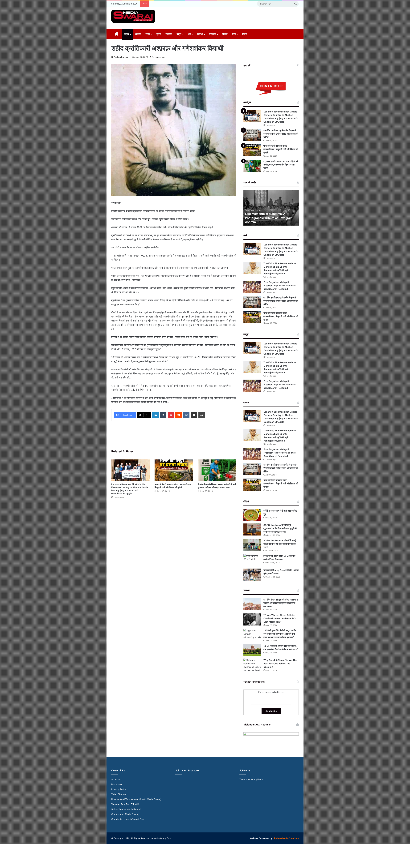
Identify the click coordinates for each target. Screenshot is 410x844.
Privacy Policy (118, 789)
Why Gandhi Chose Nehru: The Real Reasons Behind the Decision (280, 663)
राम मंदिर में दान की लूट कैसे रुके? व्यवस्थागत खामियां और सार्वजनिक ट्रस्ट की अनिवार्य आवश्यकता (280, 603)
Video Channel (118, 794)
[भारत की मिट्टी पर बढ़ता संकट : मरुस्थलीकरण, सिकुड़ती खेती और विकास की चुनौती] (174, 470)
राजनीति (169, 34)
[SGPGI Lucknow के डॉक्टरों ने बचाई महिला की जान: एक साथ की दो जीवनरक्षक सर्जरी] (252, 545)
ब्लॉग (234, 34)
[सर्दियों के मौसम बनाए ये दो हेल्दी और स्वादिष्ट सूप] (252, 515)
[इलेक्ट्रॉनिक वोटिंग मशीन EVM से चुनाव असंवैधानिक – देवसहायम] (252, 560)
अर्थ (189, 34)
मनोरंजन (212, 34)
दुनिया (158, 34)
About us (115, 779)
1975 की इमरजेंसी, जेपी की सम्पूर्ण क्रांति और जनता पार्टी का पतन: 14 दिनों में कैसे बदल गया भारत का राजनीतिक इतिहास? (279, 633)
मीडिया (224, 34)
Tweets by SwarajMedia (251, 779)
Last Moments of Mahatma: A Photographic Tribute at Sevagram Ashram (268, 217)
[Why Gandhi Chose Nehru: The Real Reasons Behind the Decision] (252, 665)
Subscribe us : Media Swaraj (125, 809)
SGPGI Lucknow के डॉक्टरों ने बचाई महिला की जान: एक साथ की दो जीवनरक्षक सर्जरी (279, 543)
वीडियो (244, 34)
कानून (179, 34)
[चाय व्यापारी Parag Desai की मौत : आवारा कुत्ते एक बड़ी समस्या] (252, 575)
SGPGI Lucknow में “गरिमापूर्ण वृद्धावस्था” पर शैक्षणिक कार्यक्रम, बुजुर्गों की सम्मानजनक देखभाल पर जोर (280, 528)
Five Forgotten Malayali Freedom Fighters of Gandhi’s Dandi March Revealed (279, 285)
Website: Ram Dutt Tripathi (125, 804)
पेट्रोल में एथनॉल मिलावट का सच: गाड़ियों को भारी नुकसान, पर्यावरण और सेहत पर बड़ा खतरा (280, 164)
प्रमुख (126, 34)
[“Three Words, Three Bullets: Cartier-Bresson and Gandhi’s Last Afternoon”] (252, 619)
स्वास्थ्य (200, 34)
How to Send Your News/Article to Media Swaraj (136, 799)
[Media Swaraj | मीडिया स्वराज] (133, 16)
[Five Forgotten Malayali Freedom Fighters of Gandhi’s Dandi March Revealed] (252, 287)
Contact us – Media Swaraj (125, 814)
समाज (148, 34)
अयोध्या (138, 34)
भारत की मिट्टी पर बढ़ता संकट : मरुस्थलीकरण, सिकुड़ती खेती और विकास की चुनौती (280, 149)
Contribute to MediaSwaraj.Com (127, 819)
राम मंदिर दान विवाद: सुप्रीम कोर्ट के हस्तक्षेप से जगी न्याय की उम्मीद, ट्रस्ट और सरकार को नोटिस (280, 133)
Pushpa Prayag (121, 57)
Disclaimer (116, 784)
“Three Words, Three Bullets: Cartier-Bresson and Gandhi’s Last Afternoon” (279, 618)
